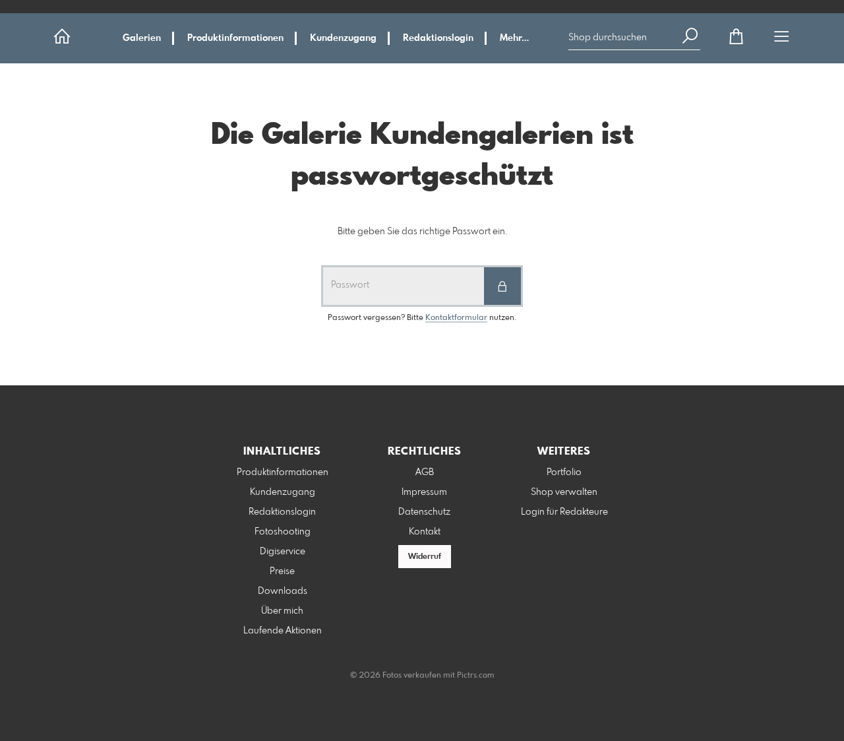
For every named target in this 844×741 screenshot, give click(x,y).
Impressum (424, 492)
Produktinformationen (235, 38)
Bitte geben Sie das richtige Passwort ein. (422, 231)
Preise (282, 571)
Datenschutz (424, 512)
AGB (424, 472)
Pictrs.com (476, 676)
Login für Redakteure (564, 512)
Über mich (282, 611)
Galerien (142, 38)
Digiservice (282, 551)
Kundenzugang (343, 38)
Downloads (282, 591)
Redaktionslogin (438, 38)
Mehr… (514, 38)
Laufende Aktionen (282, 630)
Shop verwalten (564, 492)
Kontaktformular (456, 318)
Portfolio (564, 472)
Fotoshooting (283, 531)
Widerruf (424, 557)
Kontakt (424, 531)
